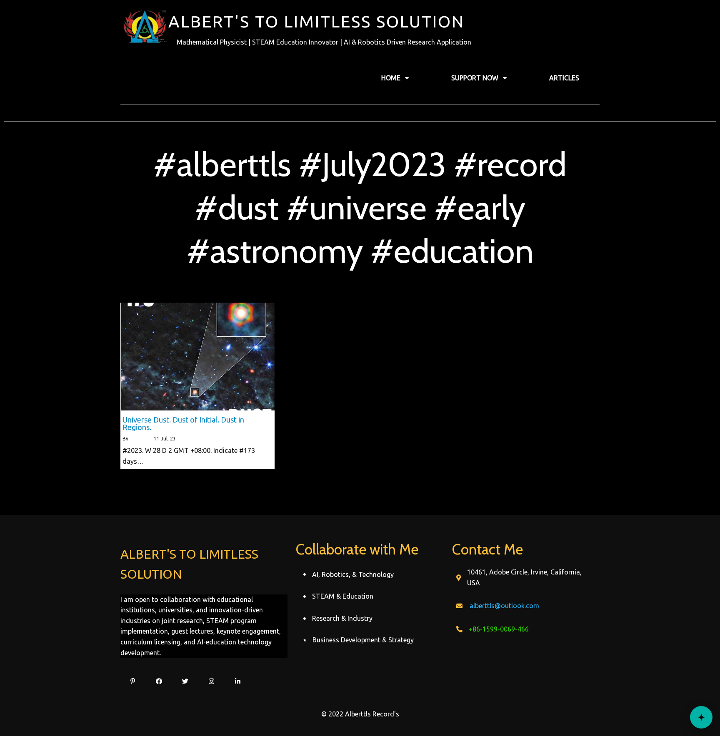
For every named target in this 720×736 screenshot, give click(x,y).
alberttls (139, 438)
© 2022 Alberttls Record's (360, 714)
